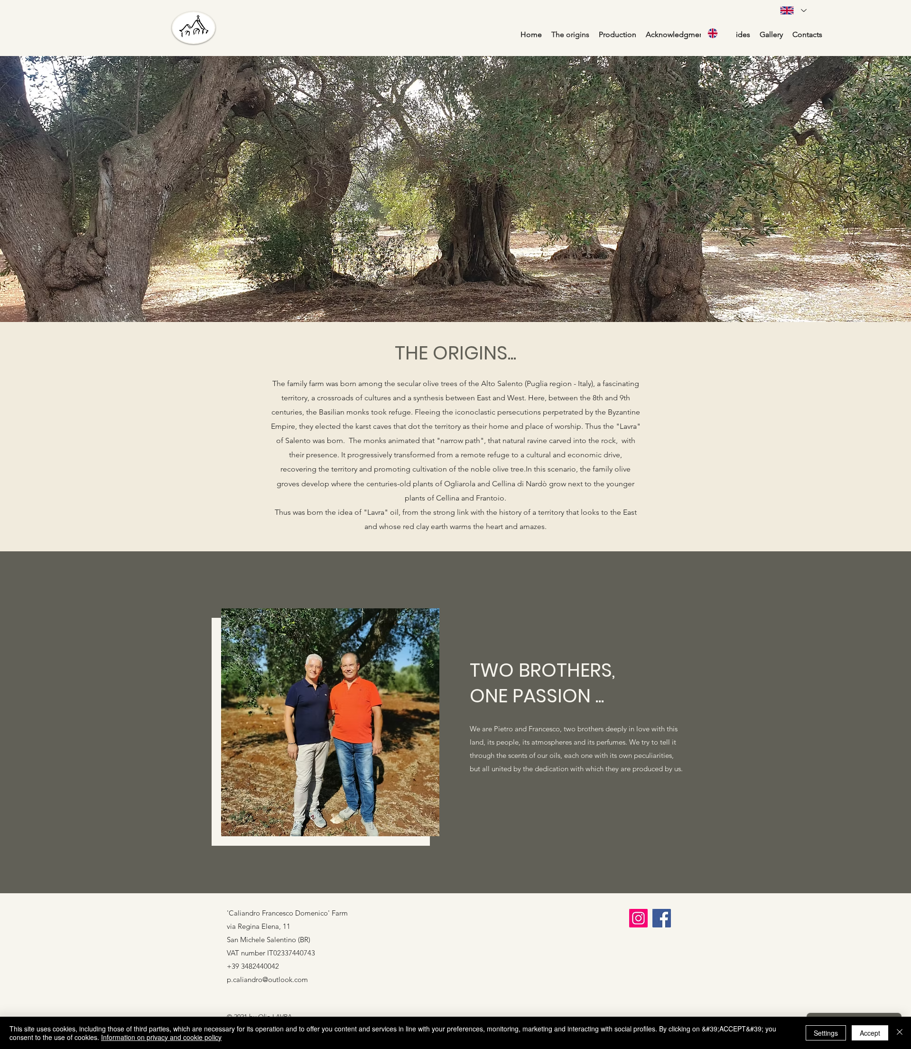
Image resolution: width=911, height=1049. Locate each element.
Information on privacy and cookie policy (161, 1037)
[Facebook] (661, 918)
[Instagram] (638, 918)
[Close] (899, 1032)
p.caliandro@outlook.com (267, 979)
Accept (870, 1033)
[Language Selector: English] (718, 33)
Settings (826, 1033)
